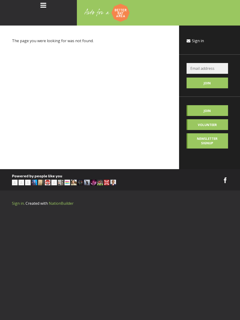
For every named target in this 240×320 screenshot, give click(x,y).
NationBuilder (61, 203)
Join (207, 110)
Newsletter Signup (207, 140)
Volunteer (207, 125)
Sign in (197, 40)
